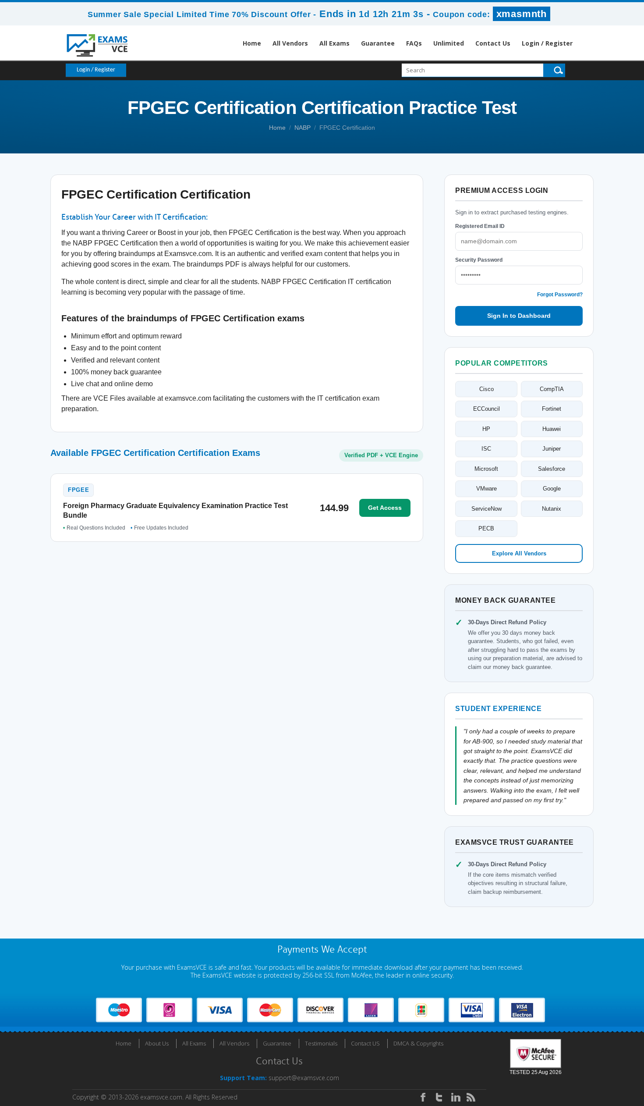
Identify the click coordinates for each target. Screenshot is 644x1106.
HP (486, 429)
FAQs (414, 43)
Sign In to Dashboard (519, 315)
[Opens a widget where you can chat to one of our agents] (584, 1056)
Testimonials (321, 1043)
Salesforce (551, 469)
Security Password (478, 260)
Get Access (385, 507)
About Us (157, 1043)
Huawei (551, 429)
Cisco (486, 389)
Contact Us (492, 43)
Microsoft (486, 469)
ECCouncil (486, 408)
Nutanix (551, 508)
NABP (302, 127)
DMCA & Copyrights (418, 1043)
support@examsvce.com (304, 1078)
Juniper (551, 448)
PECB (486, 528)
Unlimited (448, 43)
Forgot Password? (560, 295)
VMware (486, 488)
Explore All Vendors (519, 553)
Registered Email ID (480, 226)
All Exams (334, 43)
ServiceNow (486, 508)
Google (552, 488)
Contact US (365, 1043)
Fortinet (551, 408)
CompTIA (552, 389)
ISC (486, 448)
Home (252, 43)
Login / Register (547, 43)
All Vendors (290, 43)
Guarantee (378, 43)
